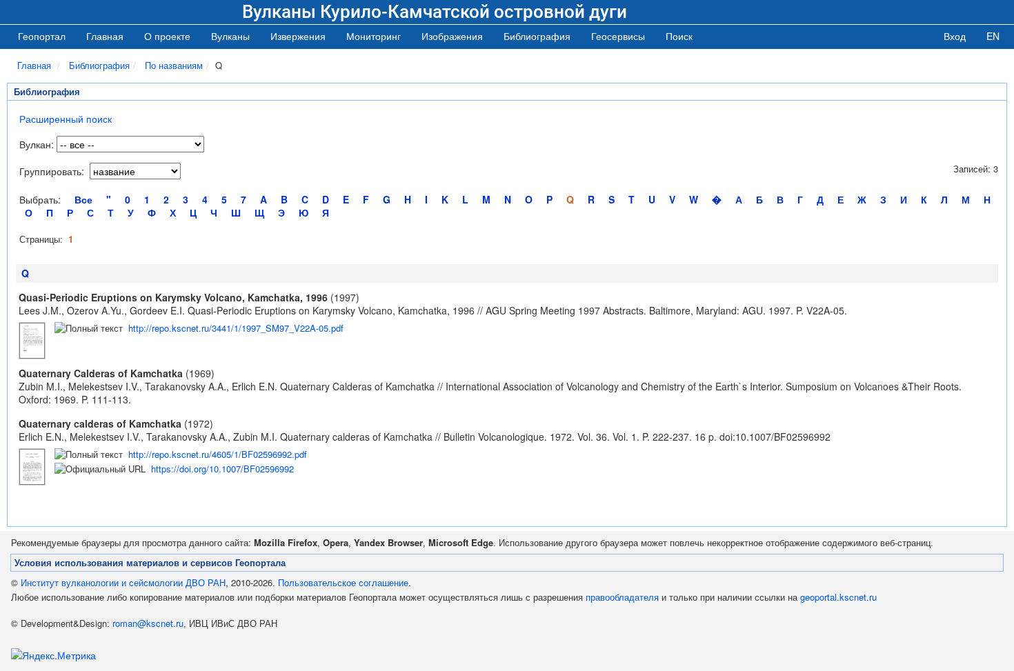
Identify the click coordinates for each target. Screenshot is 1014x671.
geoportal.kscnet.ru (838, 596)
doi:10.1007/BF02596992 (775, 436)
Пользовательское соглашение (343, 582)
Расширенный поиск (65, 119)
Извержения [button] (298, 36)
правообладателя (622, 596)
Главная (104, 36)
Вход (955, 36)
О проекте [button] (167, 36)
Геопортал (42, 36)
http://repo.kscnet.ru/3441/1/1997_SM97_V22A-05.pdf (236, 327)
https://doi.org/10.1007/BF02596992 (222, 468)
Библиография (99, 65)
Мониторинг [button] (373, 36)
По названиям (174, 65)
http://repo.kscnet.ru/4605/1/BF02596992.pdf (217, 454)
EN (993, 36)
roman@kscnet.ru (147, 623)
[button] (230, 36)
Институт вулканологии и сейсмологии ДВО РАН (123, 582)
